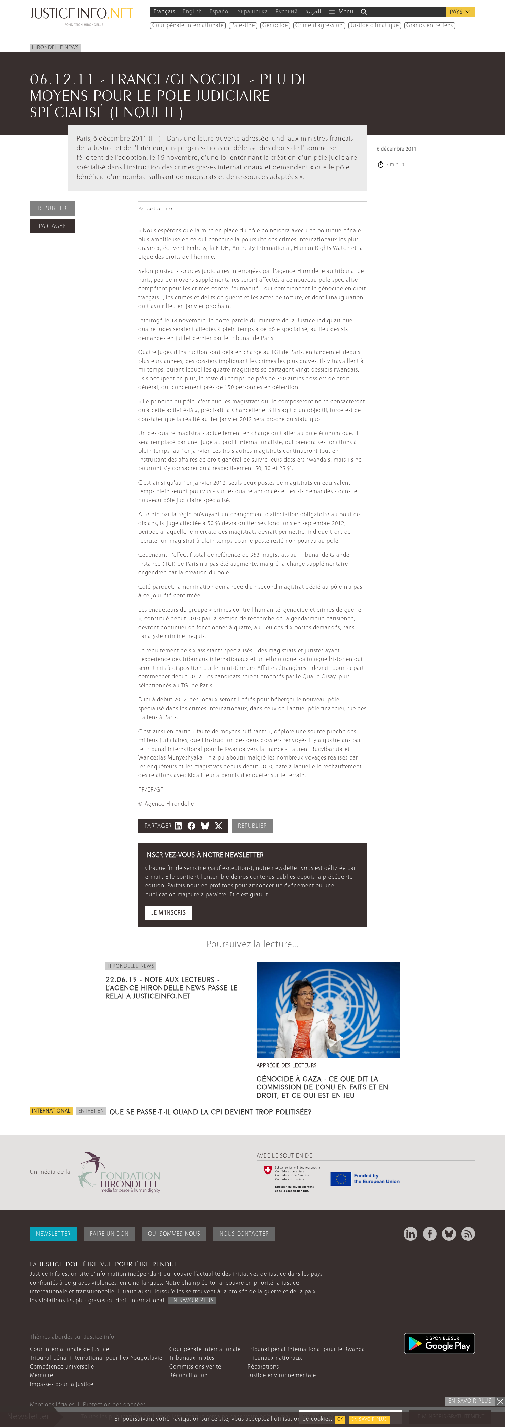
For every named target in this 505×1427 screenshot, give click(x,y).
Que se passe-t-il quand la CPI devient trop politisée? (211, 1111)
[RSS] (468, 1234)
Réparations (263, 1367)
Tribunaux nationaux (275, 1358)
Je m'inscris (169, 913)
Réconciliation (188, 1376)
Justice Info (159, 208)
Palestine (243, 26)
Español (220, 12)
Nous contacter (244, 1234)
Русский (287, 12)
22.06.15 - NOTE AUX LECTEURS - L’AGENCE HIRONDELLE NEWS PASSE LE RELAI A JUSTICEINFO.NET (171, 986)
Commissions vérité (195, 1367)
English (192, 12)
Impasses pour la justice (61, 1384)
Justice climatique (374, 26)
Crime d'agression (319, 26)
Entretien (91, 1111)
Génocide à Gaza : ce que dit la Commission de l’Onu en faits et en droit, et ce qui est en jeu (322, 1086)
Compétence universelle (62, 1367)
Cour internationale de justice (69, 1349)
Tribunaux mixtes (191, 1358)
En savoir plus (369, 1419)
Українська (253, 12)
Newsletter (53, 1234)
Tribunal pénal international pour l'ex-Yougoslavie (96, 1358)
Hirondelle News (55, 48)
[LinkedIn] (410, 1234)
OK (340, 1419)
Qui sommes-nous (174, 1234)
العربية (313, 12)
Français (164, 12)
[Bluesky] (449, 1234)
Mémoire (41, 1376)
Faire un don (109, 1234)
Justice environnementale (282, 1376)
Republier (52, 208)
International (51, 1111)
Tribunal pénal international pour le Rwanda (306, 1349)
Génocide (275, 26)
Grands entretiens (429, 26)
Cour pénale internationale (188, 26)
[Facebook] (430, 1234)
